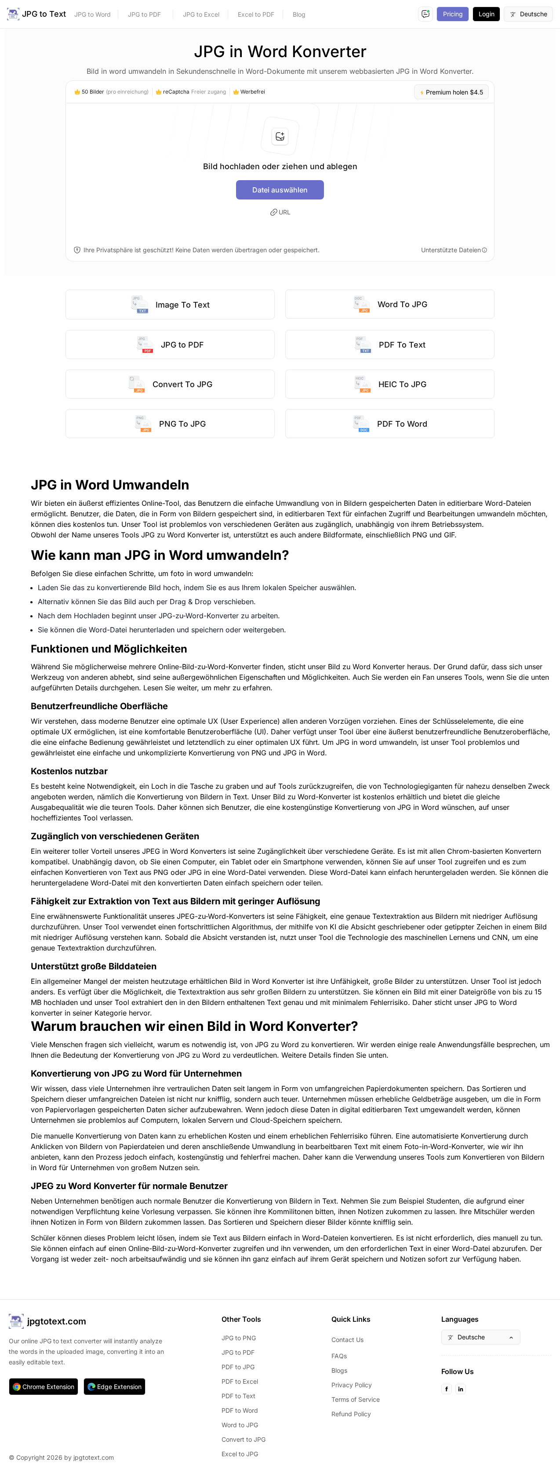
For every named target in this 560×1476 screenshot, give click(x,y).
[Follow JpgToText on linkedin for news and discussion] (460, 1389)
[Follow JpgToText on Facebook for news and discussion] (446, 1389)
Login (487, 14)
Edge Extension (119, 1386)
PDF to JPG (238, 1367)
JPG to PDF (144, 14)
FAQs (339, 1356)
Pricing (453, 14)
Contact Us (347, 1339)
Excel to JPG (240, 1454)
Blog (299, 14)
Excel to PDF (256, 14)
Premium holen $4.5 (453, 92)
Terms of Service (355, 1399)
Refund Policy (351, 1414)
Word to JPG (240, 1425)
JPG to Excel (201, 14)
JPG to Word (92, 14)
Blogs (339, 1370)
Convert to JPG (243, 1439)
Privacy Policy (351, 1385)
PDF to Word (240, 1410)
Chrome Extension (48, 1386)
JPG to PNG (239, 1338)
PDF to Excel (240, 1381)
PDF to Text (238, 1396)
